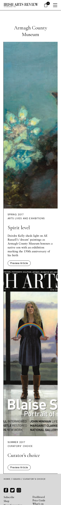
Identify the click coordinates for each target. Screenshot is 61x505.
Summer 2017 (16, 442)
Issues (17, 479)
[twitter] (12, 489)
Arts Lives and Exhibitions (26, 218)
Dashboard (39, 496)
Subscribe (9, 497)
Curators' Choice (20, 446)
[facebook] (6, 489)
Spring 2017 (16, 214)
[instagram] (19, 489)
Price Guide (39, 500)
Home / (8, 479)
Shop (6, 500)
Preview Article (19, 263)
